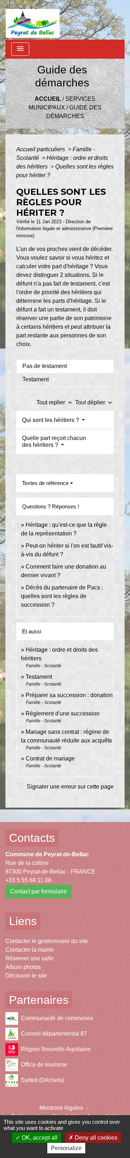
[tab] (65, 366)
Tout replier (55, 402)
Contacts (32, 837)
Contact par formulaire (38, 891)
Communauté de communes (57, 1018)
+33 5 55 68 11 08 (28, 880)
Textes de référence (45, 483)
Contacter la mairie (29, 950)
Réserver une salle (29, 958)
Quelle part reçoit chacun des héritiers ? (54, 441)
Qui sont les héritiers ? (51, 420)
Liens (23, 921)
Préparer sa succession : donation (69, 695)
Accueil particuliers (41, 149)
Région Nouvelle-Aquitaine (56, 1049)
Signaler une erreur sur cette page (70, 787)
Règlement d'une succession (63, 713)
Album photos (23, 967)
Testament (39, 677)
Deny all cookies (95, 1138)
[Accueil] (33, 19)
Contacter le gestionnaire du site (46, 941)
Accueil (48, 99)
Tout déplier (94, 402)
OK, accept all (38, 1138)
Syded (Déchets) (42, 1080)
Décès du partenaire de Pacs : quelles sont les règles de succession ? (62, 596)
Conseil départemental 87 (54, 1034)
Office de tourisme (44, 1065)
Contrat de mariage (50, 758)
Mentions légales (61, 1108)
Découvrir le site (26, 976)
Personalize (66, 1148)
